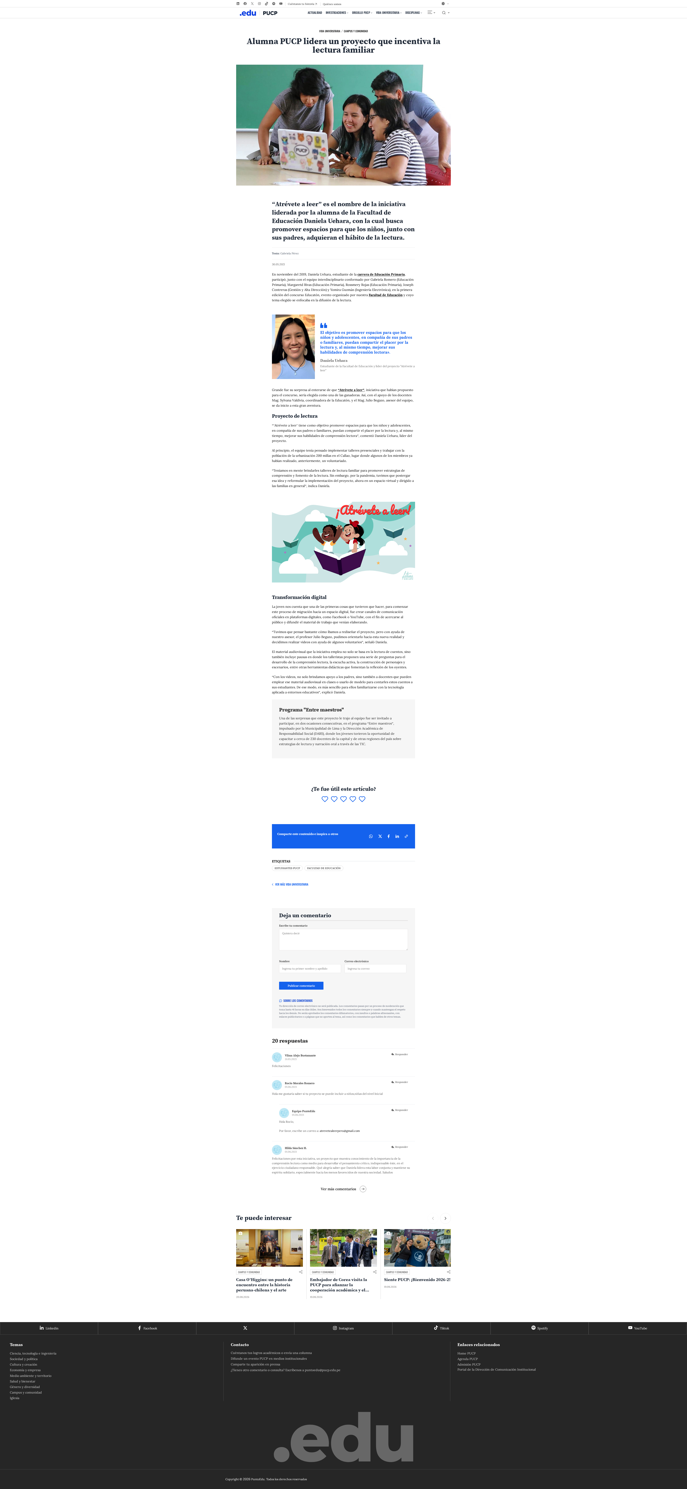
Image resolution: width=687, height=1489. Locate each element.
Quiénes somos (332, 4)
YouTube (640, 1328)
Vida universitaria (329, 31)
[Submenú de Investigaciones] (348, 13)
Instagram (346, 1328)
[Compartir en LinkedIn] (397, 836)
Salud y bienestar (22, 1381)
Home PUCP (466, 1353)
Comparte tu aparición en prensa (255, 1364)
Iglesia (14, 1398)
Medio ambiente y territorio (30, 1376)
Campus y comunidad (356, 31)
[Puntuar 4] (353, 799)
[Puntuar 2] (334, 799)
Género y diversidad (25, 1387)
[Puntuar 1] (325, 799)
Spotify (542, 1328)
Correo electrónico (357, 961)
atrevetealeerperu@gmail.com (340, 1131)
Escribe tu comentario (293, 925)
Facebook (150, 1328)
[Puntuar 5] (362, 799)
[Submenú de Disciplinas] (421, 13)
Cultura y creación (23, 1364)
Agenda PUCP (467, 1359)
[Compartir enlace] (301, 1272)
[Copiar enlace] (406, 836)
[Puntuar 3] (343, 799)
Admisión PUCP (469, 1364)
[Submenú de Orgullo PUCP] (371, 13)
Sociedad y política (24, 1359)
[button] (445, 1218)
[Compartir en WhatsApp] (370, 836)
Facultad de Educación (386, 295)
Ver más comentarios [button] (338, 1189)
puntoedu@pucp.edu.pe (322, 1370)
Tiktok (444, 1328)
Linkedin (52, 1328)
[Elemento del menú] (431, 12)
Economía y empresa (25, 1370)
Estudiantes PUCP (287, 868)
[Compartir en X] (380, 836)
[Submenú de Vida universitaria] (401, 13)
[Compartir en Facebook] (388, 836)
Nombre (284, 961)
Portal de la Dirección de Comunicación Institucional (496, 1369)
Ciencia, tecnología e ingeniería (33, 1353)
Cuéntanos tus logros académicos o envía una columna (271, 1353)
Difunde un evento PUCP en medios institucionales (269, 1358)
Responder (401, 1054)
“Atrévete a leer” (351, 390)
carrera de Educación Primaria (381, 274)
